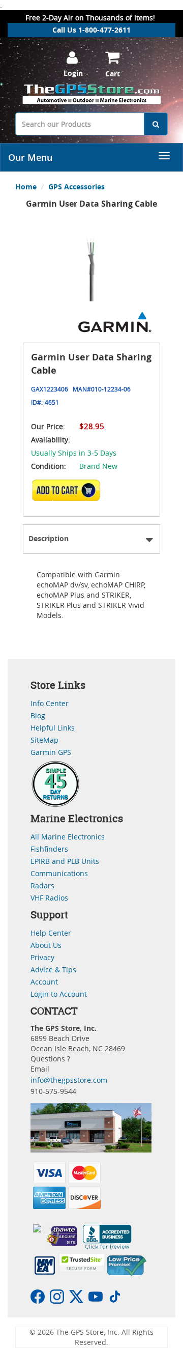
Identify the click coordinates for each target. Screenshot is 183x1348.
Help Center (50, 933)
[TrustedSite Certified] (81, 1262)
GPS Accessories (76, 186)
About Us (46, 945)
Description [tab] (48, 538)
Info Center (49, 703)
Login (73, 73)
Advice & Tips (53, 969)
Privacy (42, 957)
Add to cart (69, 493)
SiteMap (44, 740)
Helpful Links (52, 728)
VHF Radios (49, 898)
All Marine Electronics (67, 836)
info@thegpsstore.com (68, 1080)
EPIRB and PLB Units (64, 861)
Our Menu (30, 157)
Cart (112, 73)
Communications (59, 873)
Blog (37, 715)
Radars (42, 885)
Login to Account (58, 994)
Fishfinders (49, 849)
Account (44, 982)
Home (26, 186)
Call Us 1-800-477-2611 (91, 30)
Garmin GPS (50, 752)
